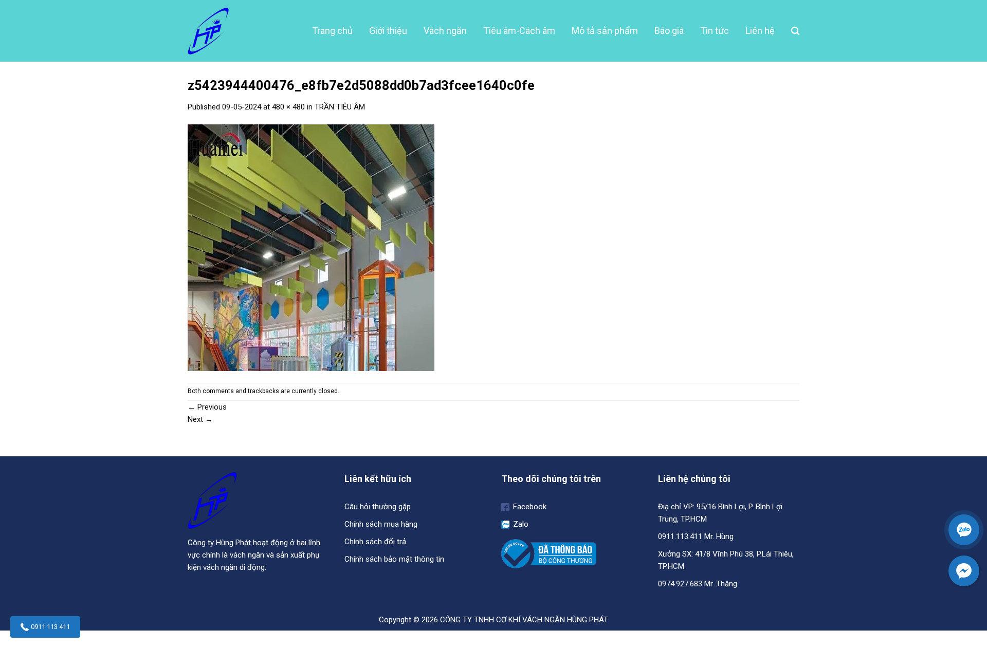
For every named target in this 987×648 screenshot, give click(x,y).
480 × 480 (288, 107)
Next (200, 419)
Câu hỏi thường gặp (377, 506)
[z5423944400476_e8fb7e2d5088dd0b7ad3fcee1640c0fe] (311, 247)
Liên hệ (760, 30)
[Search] (795, 31)
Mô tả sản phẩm (605, 30)
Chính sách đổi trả (375, 541)
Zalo (519, 524)
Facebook (528, 506)
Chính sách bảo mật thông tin (394, 559)
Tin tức (714, 30)
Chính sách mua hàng (380, 524)
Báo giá (669, 30)
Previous (207, 407)
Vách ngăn (445, 30)
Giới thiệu (388, 30)
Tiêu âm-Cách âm (519, 30)
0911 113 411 (50, 627)
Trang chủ (332, 30)
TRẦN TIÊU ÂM (340, 107)
